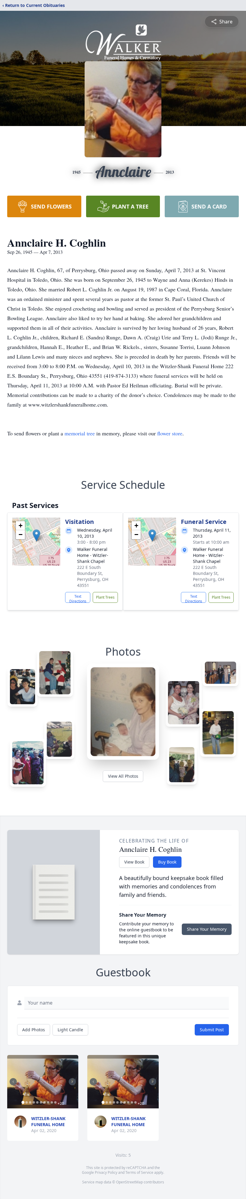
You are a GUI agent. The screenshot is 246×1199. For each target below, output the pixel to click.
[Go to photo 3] (30, 1102)
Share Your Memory (206, 929)
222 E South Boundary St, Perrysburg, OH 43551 (92, 576)
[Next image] (72, 1081)
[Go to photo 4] (33, 1102)
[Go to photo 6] (41, 1102)
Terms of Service (139, 1172)
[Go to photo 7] (44, 1102)
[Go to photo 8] (48, 1102)
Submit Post (212, 1029)
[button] (36, 535)
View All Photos (123, 776)
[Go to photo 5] (37, 1102)
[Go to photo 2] (26, 1102)
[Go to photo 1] (22, 1102)
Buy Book (167, 862)
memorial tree (79, 433)
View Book (134, 862)
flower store (169, 433)
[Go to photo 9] (51, 1102)
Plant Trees (105, 597)
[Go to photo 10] (55, 1102)
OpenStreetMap (129, 1182)
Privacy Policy (106, 1172)
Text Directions (77, 598)
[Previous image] (13, 1081)
